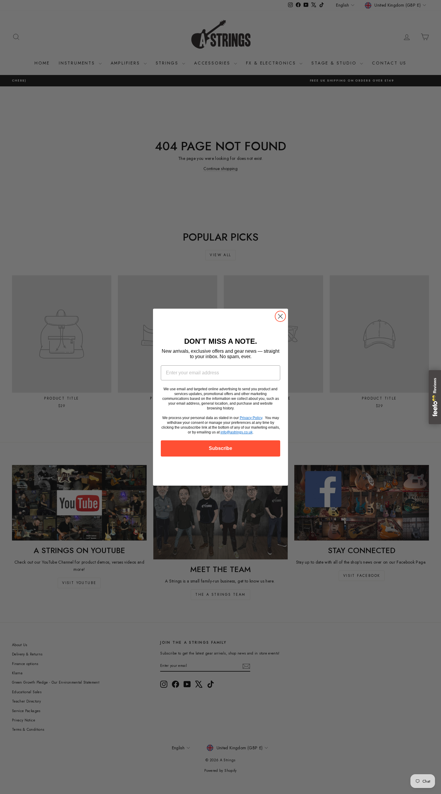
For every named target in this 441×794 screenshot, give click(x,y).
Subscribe (220, 448)
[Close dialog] (280, 316)
